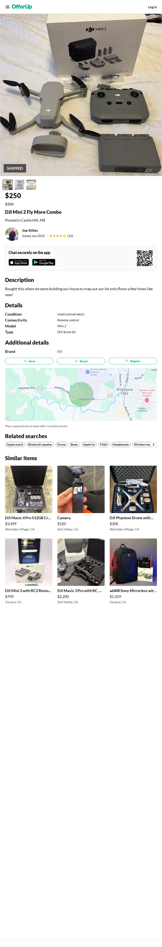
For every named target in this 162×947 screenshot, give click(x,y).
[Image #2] (19, 184)
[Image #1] (8, 184)
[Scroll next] (153, 444)
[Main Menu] (7, 7)
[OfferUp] (22, 7)
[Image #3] (31, 184)
